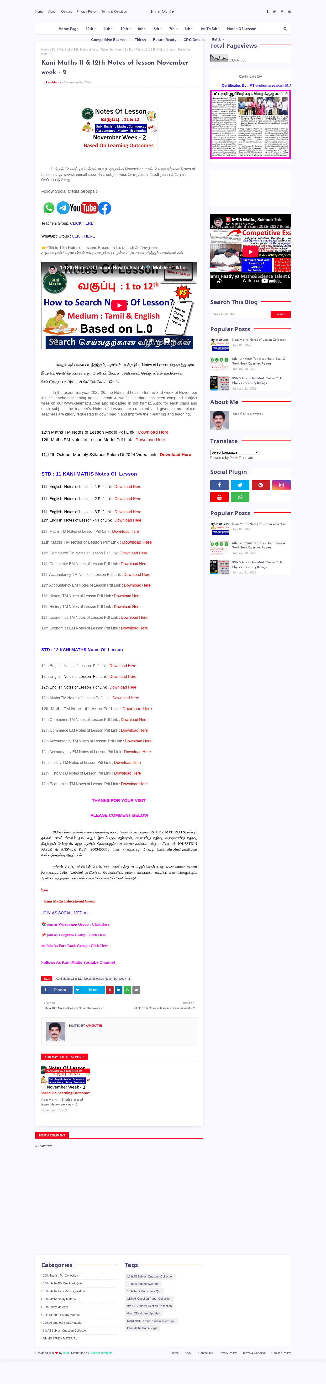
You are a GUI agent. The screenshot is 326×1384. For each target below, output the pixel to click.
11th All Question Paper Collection (149, 1298)
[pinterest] (261, 452)
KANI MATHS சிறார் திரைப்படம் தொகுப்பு (151, 1321)
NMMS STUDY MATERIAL (60, 1338)
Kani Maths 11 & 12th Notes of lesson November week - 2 (89, 49)
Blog (66, 1353)
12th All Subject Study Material (62, 1322)
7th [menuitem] (172, 29)
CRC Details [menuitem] (194, 40)
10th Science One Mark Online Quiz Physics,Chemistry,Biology (257, 348)
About (52, 11)
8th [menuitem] (156, 29)
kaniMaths (53, 82)
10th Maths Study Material (60, 1299)
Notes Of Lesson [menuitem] (241, 29)
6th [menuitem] (187, 29)
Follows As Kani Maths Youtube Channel (78, 962)
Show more (256, 380)
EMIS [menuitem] (216, 40)
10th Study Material (55, 1307)
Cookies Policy (281, 1353)
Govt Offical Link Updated (143, 1313)
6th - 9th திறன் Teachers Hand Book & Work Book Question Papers (258, 328)
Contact (66, 11)
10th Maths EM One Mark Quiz (62, 1283)
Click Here (100, 924)
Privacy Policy (87, 11)
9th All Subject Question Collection (65, 1330)
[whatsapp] (240, 464)
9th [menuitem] (140, 29)
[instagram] (281, 12)
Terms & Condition (114, 11)
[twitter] (274, 12)
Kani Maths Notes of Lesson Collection (259, 307)
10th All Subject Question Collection (150, 1276)
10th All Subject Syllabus (143, 1284)
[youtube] (289, 12)
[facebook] (267, 12)
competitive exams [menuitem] (108, 40)
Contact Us (205, 1353)
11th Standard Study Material (61, 1315)
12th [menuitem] (89, 29)
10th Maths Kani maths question (64, 1291)
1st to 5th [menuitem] (208, 29)
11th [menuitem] (106, 29)
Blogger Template (101, 1353)
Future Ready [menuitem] (164, 40)
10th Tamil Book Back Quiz (144, 1291)
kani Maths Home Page (142, 1328)
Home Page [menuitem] (69, 29)
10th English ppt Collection (60, 1275)
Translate (246, 425)
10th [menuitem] (124, 29)
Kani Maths (163, 11)
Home (39, 11)
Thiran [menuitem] (140, 40)
